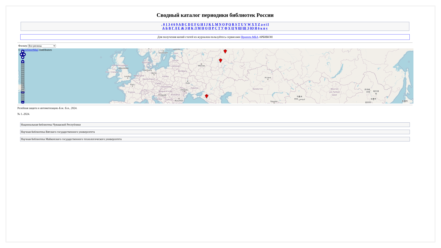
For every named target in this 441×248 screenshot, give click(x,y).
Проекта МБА (249, 37)
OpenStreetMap (29, 49)
